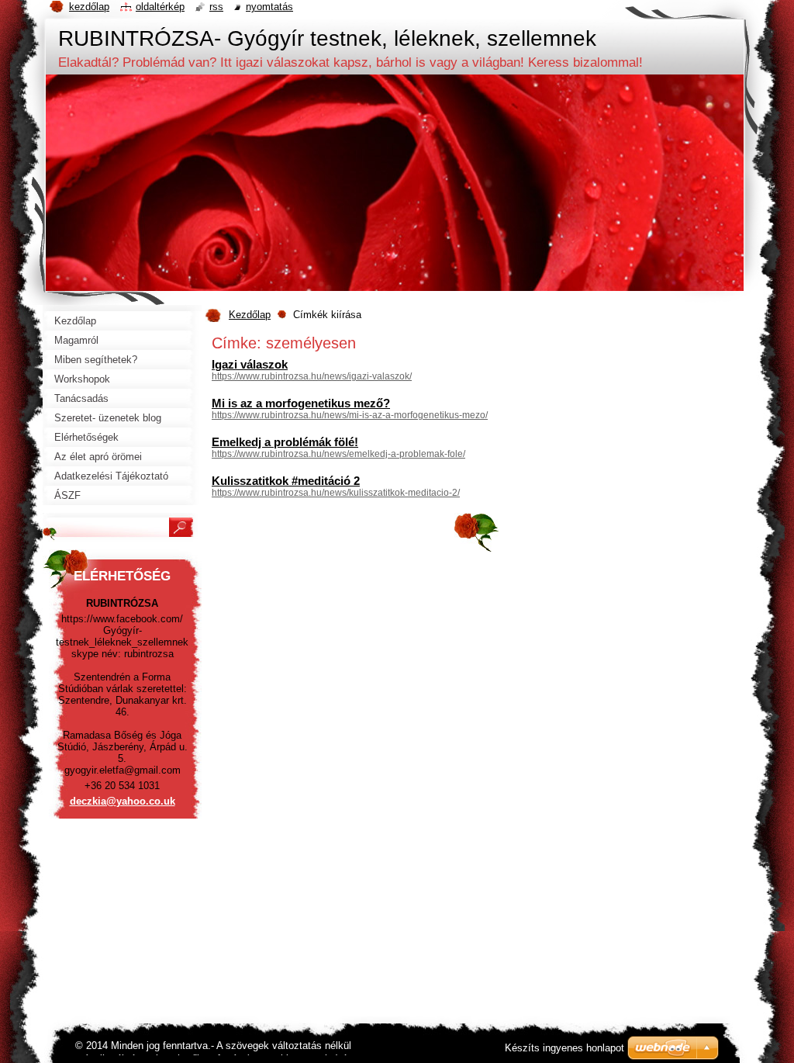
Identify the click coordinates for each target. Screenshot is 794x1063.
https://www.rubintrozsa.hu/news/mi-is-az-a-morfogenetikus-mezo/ (350, 415)
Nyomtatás (269, 6)
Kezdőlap (250, 314)
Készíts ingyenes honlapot (564, 1048)
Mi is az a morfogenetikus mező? (301, 403)
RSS (216, 6)
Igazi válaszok (250, 364)
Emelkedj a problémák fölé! (285, 441)
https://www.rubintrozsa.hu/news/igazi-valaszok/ (312, 376)
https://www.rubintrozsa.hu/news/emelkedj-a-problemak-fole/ (338, 454)
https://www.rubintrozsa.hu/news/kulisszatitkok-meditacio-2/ (336, 492)
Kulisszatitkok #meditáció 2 (286, 480)
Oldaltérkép (160, 6)
